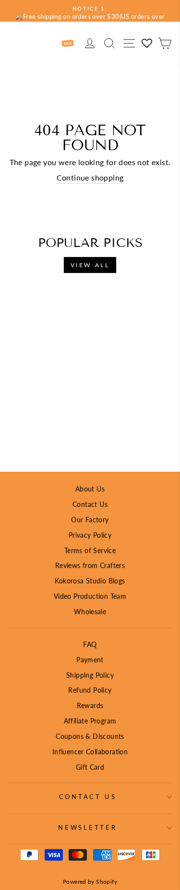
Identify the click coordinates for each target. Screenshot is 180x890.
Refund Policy (89, 690)
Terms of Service (90, 550)
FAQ (89, 644)
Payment (90, 660)
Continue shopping (90, 177)
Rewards (90, 705)
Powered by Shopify (90, 881)
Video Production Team (90, 596)
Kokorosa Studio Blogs (90, 581)
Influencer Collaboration (90, 752)
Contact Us (90, 504)
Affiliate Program (90, 721)
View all (90, 265)
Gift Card (90, 767)
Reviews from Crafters (90, 565)
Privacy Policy (90, 535)
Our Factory (89, 520)
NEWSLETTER (87, 827)
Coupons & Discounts (90, 736)
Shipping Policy (90, 675)
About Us (90, 489)
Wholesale (90, 611)
